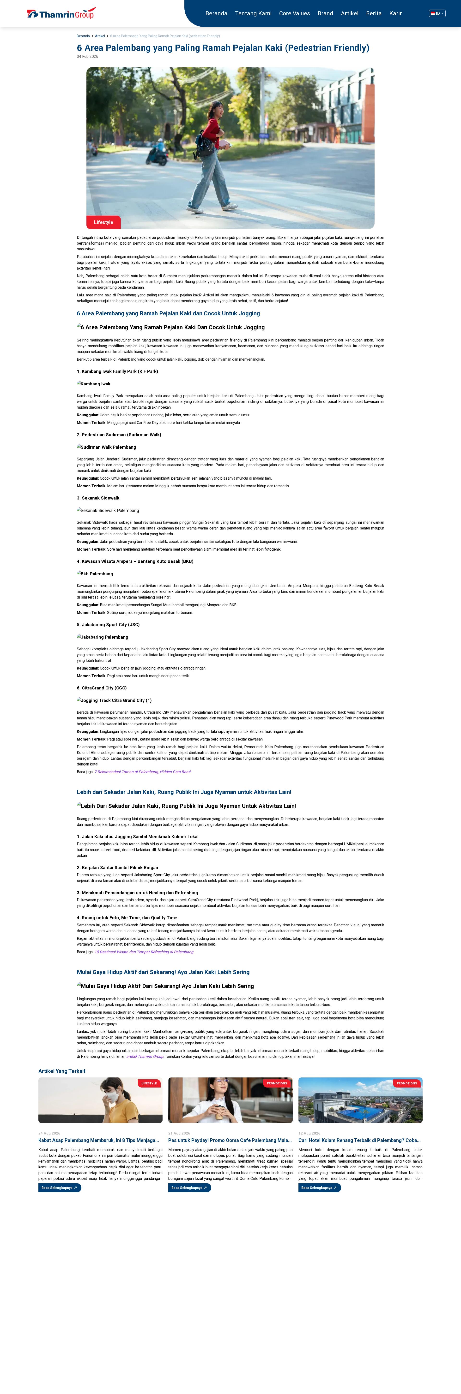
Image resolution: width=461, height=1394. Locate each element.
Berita (374, 13)
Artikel (349, 13)
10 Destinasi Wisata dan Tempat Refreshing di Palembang (143, 952)
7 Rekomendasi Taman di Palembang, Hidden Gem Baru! (142, 772)
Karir (395, 13)
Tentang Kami (253, 13)
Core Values (294, 13)
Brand (325, 13)
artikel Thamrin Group (144, 1056)
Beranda (216, 13)
